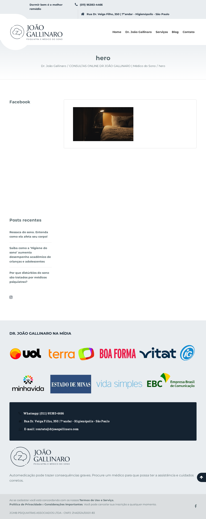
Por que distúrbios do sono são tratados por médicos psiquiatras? (29, 277)
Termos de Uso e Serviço (96, 500)
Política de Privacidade (25, 504)
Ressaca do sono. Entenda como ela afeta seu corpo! (28, 234)
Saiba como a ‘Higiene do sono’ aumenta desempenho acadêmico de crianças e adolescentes (30, 254)
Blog (175, 32)
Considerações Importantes (63, 504)
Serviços (162, 32)
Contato (189, 32)
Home (116, 32)
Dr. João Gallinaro (138, 32)
